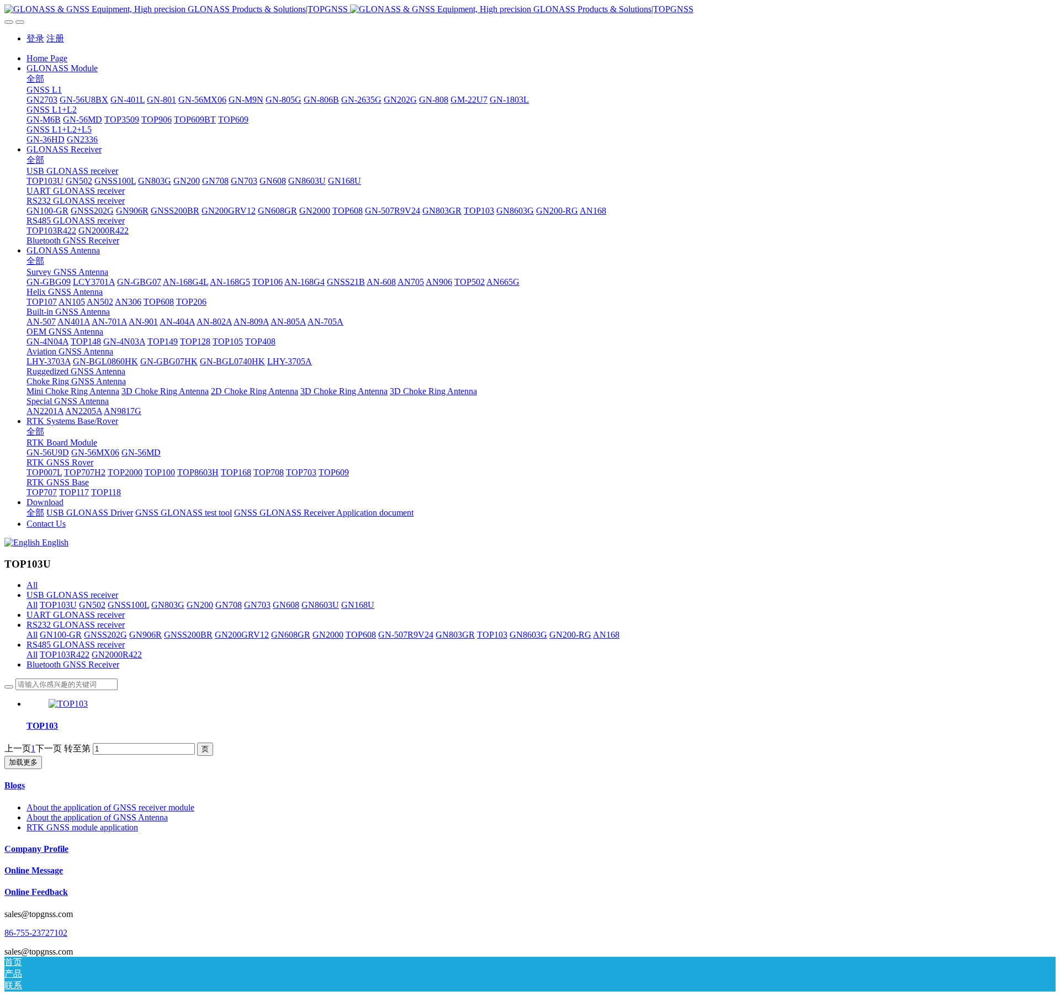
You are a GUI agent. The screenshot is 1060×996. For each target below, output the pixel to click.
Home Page (46, 58)
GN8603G (528, 634)
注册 (55, 38)
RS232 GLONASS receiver (75, 624)
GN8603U (320, 605)
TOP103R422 (64, 654)
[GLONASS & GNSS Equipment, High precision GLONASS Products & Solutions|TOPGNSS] (530, 9)
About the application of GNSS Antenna (97, 817)
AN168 (606, 634)
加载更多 (23, 762)
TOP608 (361, 634)
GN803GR (455, 634)
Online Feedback (36, 892)
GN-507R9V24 (405, 634)
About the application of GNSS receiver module (110, 807)
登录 (35, 38)
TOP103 (492, 634)
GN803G (167, 605)
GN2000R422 (117, 654)
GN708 (228, 605)
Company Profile (36, 849)
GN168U (357, 605)
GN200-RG (570, 634)
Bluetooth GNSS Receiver (72, 664)
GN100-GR (61, 634)
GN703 (257, 605)
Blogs (14, 785)
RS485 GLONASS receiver (75, 644)
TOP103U (58, 605)
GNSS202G (105, 634)
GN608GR (290, 634)
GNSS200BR (188, 634)
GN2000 (327, 634)
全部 (35, 78)
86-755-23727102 (35, 932)
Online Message (33, 870)
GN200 (200, 605)
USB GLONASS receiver (72, 595)
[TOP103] (68, 703)
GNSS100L (128, 605)
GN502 (92, 605)
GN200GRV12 (242, 634)
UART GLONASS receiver (75, 614)
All (32, 585)
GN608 (286, 605)
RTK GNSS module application (82, 827)
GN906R (145, 634)
